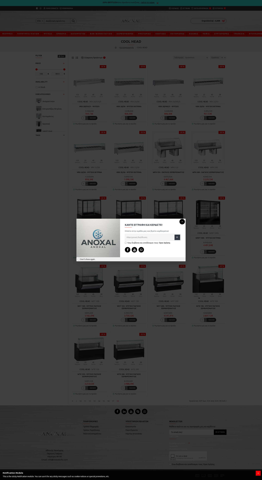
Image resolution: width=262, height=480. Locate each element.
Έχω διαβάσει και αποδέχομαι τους (149, 243)
